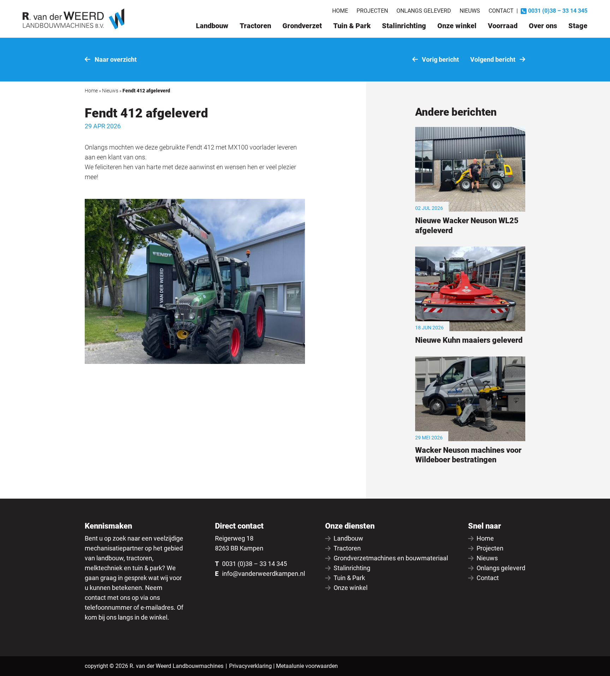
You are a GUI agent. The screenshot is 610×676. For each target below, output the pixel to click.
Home (340, 10)
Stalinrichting (404, 26)
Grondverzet (302, 26)
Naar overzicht (115, 59)
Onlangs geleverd (423, 10)
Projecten (372, 10)
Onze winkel (457, 26)
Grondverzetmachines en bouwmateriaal (391, 558)
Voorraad (503, 26)
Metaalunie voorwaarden (307, 666)
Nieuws (470, 10)
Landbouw (212, 26)
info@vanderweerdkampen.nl (263, 573)
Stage (577, 26)
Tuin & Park (352, 26)
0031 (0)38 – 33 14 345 (254, 563)
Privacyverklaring (250, 666)
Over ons (543, 26)
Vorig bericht (439, 59)
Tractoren (255, 26)
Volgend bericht (493, 59)
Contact (501, 10)
